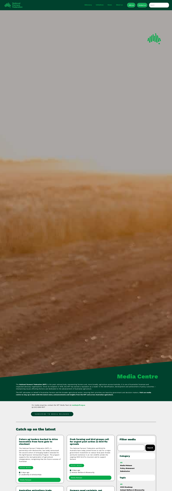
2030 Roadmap (126, 487)
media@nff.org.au (78, 405)
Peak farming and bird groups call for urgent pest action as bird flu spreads (89, 441)
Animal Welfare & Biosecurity (83, 472)
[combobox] (159, 5)
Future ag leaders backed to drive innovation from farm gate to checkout (38, 441)
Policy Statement (127, 468)
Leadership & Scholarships (31, 475)
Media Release (126, 465)
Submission (125, 471)
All (121, 463)
